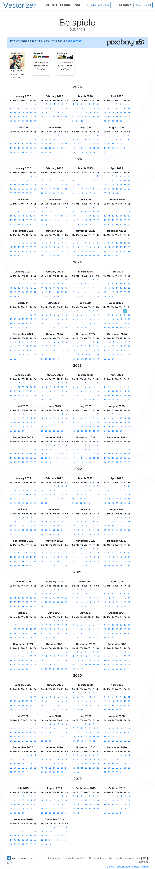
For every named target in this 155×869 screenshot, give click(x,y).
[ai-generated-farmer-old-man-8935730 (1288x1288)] (17, 60)
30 (31, 121)
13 (19, 112)
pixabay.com (75, 40)
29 (27, 121)
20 (19, 117)
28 (23, 121)
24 (35, 117)
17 (35, 112)
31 (35, 121)
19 (15, 117)
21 (23, 117)
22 (27, 117)
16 (31, 112)
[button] (125, 4)
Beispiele (65, 4)
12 (15, 112)
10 (35, 108)
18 (11, 117)
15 (27, 112)
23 (31, 117)
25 (11, 121)
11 (11, 112)
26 (15, 121)
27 (19, 121)
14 (23, 112)
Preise (76, 4)
